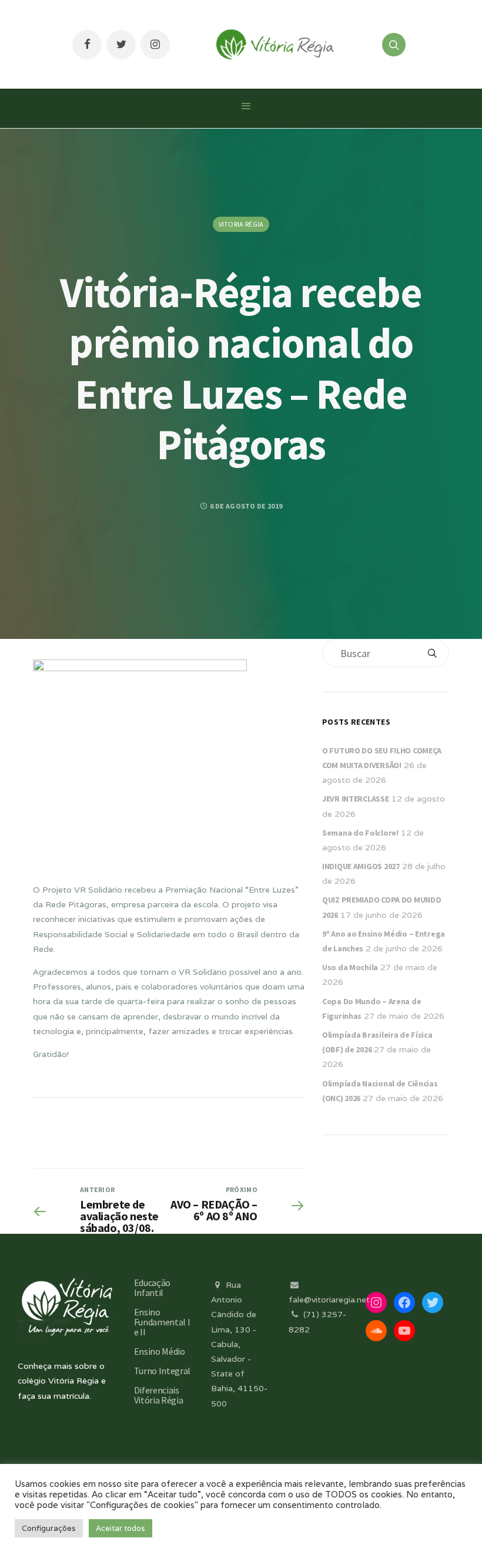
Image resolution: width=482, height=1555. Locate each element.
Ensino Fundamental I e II (162, 1322)
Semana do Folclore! (360, 832)
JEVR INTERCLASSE (355, 798)
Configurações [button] (49, 1528)
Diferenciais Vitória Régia (158, 1395)
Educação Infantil (152, 1287)
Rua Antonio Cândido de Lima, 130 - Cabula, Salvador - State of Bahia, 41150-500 (239, 1344)
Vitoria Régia (241, 224)
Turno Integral (162, 1370)
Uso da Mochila (350, 967)
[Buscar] (432, 653)
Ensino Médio (159, 1351)
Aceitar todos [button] (120, 1528)
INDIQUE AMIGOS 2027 (361, 866)
